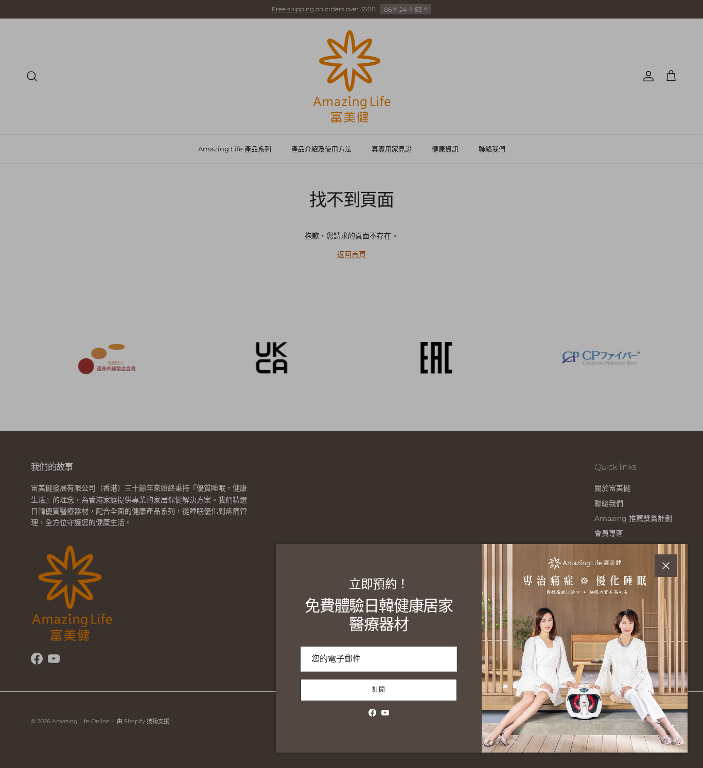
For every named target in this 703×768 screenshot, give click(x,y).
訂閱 (378, 689)
